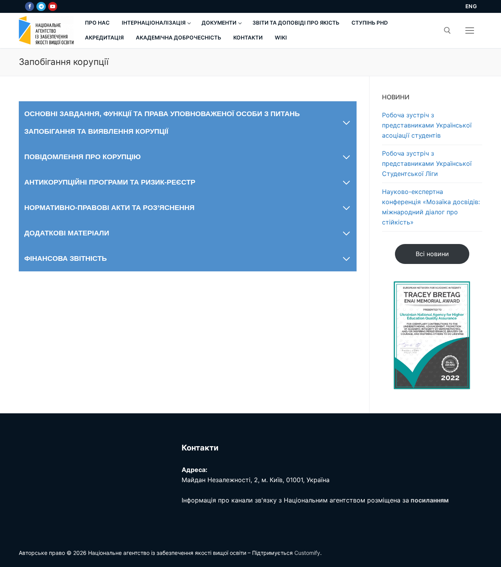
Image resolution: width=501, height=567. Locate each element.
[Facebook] (29, 6)
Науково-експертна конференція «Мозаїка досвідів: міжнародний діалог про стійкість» (431, 207)
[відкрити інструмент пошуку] (447, 30)
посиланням (430, 500)
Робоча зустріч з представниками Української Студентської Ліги (427, 163)
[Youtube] (52, 6)
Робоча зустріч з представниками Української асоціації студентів (427, 125)
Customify (307, 552)
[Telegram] (40, 6)
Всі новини (432, 254)
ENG (471, 6)
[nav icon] (469, 30)
